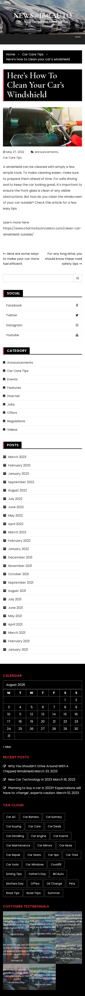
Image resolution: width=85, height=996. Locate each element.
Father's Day (37, 874)
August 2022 (17, 490)
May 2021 (15, 616)
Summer (54, 893)
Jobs (11, 404)
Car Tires (72, 855)
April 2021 (15, 624)
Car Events (60, 836)
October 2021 (18, 574)
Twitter (11, 315)
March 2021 (17, 632)
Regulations (16, 421)
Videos (12, 429)
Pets (72, 884)
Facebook (14, 305)
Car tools (12, 864)
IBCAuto (58, 874)
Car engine (38, 836)
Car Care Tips (12, 158)
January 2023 (18, 473)
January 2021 (18, 649)
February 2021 (19, 641)
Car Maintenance (18, 845)
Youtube (12, 335)
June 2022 (16, 507)
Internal (13, 396)
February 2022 (19, 540)
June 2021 (15, 607)
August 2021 (17, 591)
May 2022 (15, 515)
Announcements (46, 152)
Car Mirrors (44, 845)
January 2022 (18, 549)
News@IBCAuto (42, 15)
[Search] (77, 278)
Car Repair (13, 855)
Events (12, 379)
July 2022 (15, 499)
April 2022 (15, 524)
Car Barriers (31, 817)
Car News (65, 845)
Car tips (53, 855)
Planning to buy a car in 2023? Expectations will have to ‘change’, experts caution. (42, 790)
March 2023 (17, 457)
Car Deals (54, 826)
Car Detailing (15, 836)
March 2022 (17, 532)
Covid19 (56, 864)
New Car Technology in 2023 (30, 779)
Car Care (34, 826)
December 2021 (20, 557)
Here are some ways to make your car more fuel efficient (21, 258)
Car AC (11, 817)
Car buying (13, 826)
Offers (12, 412)
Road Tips (12, 893)
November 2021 (20, 566)
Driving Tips (14, 874)
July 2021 (15, 599)
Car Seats (34, 855)
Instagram (14, 325)
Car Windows (35, 864)
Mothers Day (15, 884)
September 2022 (21, 482)
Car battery (54, 817)
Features (14, 387)
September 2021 (20, 582)
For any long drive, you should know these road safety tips (63, 258)
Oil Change (54, 884)
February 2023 (19, 465)
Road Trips (33, 893)
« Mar (7, 747)
